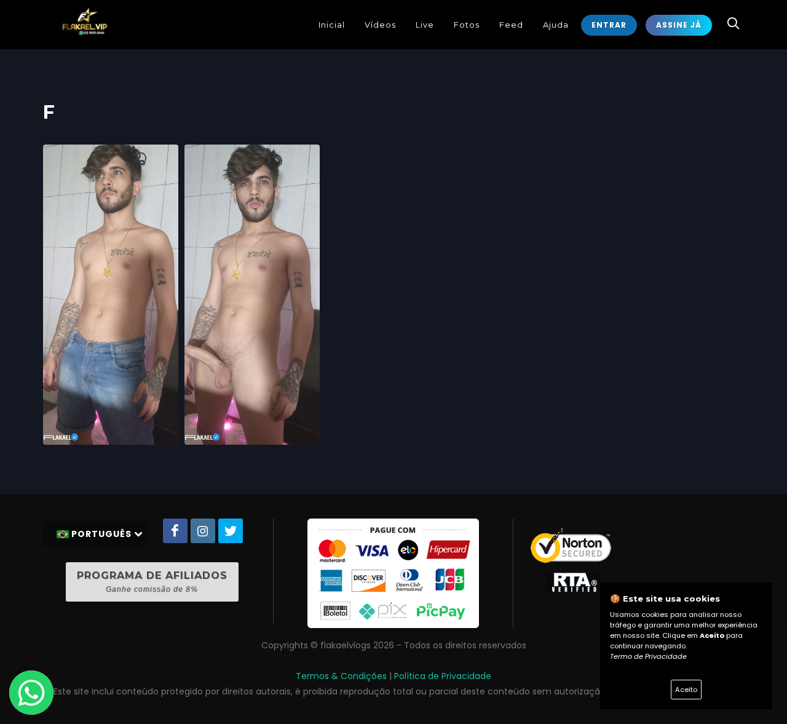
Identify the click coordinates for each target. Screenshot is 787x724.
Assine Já (679, 25)
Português (101, 534)
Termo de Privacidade (648, 656)
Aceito (686, 689)
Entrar (609, 25)
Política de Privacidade (442, 676)
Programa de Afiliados (152, 582)
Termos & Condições (341, 676)
